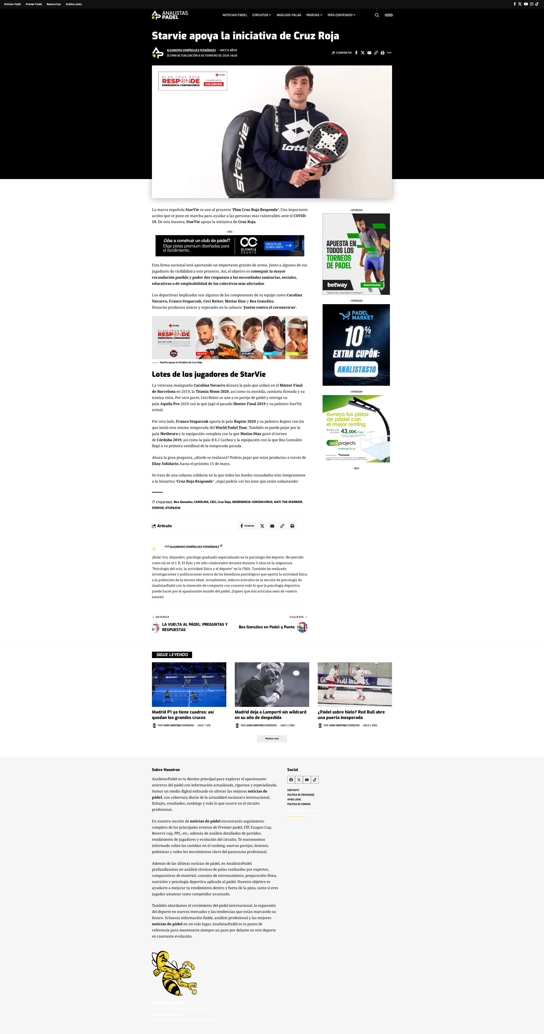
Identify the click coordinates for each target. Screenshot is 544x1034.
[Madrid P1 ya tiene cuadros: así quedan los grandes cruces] (189, 684)
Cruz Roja (224, 502)
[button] (377, 15)
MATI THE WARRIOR (288, 502)
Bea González (183, 502)
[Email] (369, 52)
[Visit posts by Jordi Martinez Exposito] (154, 725)
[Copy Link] (376, 52)
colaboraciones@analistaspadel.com (183, 1020)
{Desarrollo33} (296, 815)
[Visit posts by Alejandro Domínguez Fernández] (158, 52)
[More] (389, 52)
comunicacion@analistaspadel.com (182, 1008)
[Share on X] (363, 52)
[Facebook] (515, 4)
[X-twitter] (299, 780)
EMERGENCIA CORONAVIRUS (252, 502)
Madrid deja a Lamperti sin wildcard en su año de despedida (270, 714)
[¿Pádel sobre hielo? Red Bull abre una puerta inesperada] (355, 684)
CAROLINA (201, 502)
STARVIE (158, 508)
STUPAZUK (172, 508)
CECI (213, 502)
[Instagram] (531, 4)
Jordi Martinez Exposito (178, 725)
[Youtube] (307, 780)
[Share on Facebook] (356, 52)
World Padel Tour (231, 427)
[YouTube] (526, 4)
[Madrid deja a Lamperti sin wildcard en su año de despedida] (272, 684)
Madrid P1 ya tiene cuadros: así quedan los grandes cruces (183, 714)
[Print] (382, 52)
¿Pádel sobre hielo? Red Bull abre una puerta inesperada (351, 714)
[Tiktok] (537, 4)
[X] (520, 4)
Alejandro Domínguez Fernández (191, 50)
